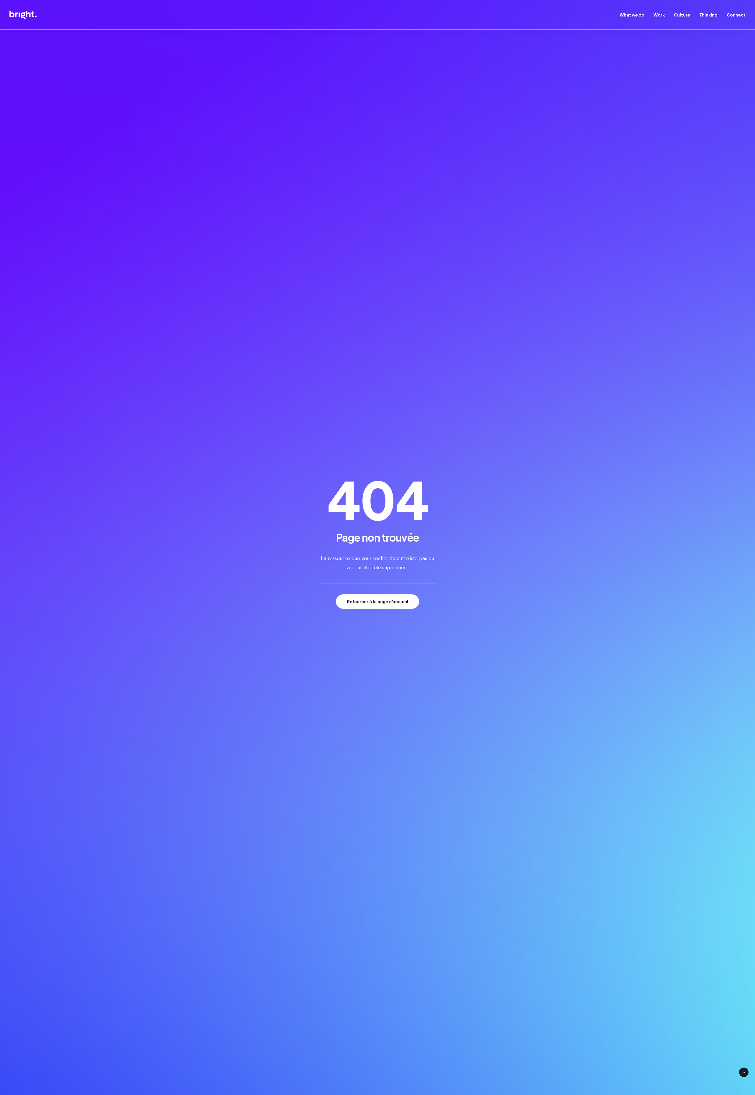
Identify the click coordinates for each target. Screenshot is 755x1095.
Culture (682, 14)
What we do (632, 14)
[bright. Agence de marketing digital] (23, 15)
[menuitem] (634, 14)
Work (659, 14)
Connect (736, 14)
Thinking (708, 14)
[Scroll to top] (744, 1071)
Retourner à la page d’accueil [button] (377, 601)
